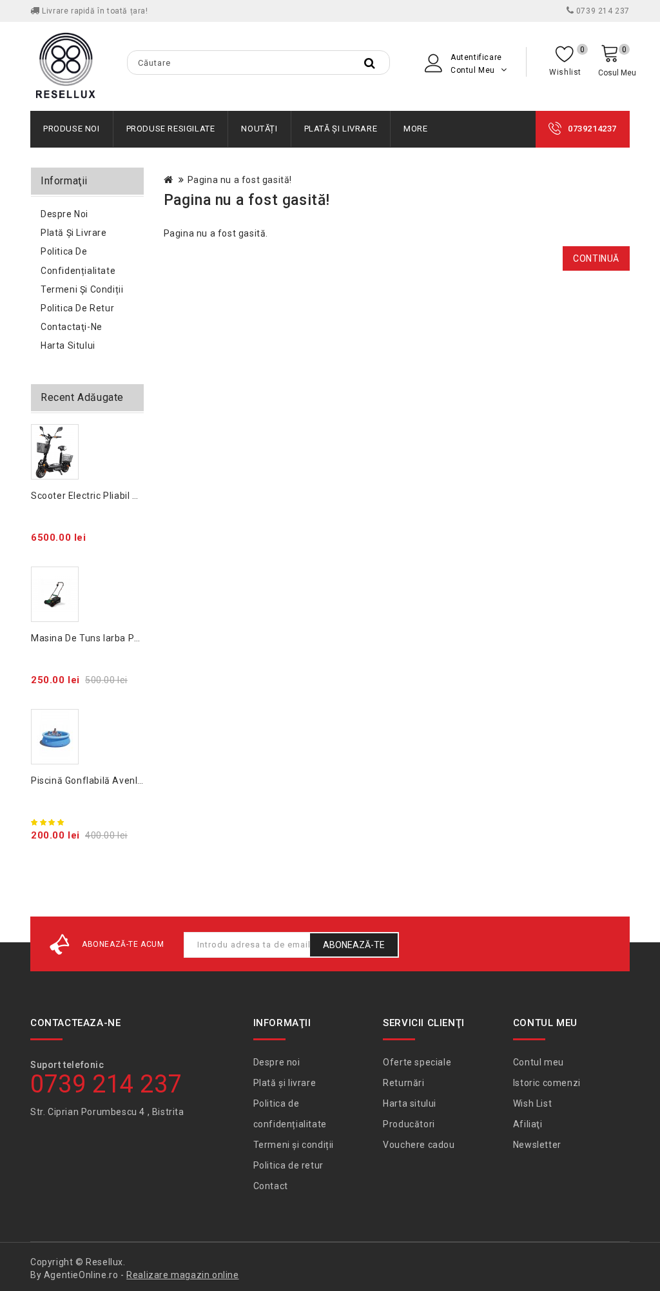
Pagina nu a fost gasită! (240, 180)
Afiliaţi (528, 1124)
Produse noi (71, 128)
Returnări (403, 1083)
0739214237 (592, 128)
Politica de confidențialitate (78, 261)
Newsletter (537, 1145)
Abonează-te (354, 945)
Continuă (596, 258)
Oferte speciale (417, 1062)
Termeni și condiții (82, 289)
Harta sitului (68, 345)
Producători (409, 1124)
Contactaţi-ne (71, 327)
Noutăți (259, 128)
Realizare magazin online (182, 1275)
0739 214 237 (602, 10)
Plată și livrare (341, 128)
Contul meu (538, 1062)
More (415, 128)
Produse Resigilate (170, 128)
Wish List (532, 1103)
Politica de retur (77, 308)
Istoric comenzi (547, 1083)
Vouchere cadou (418, 1145)
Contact (270, 1186)
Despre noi (64, 214)
